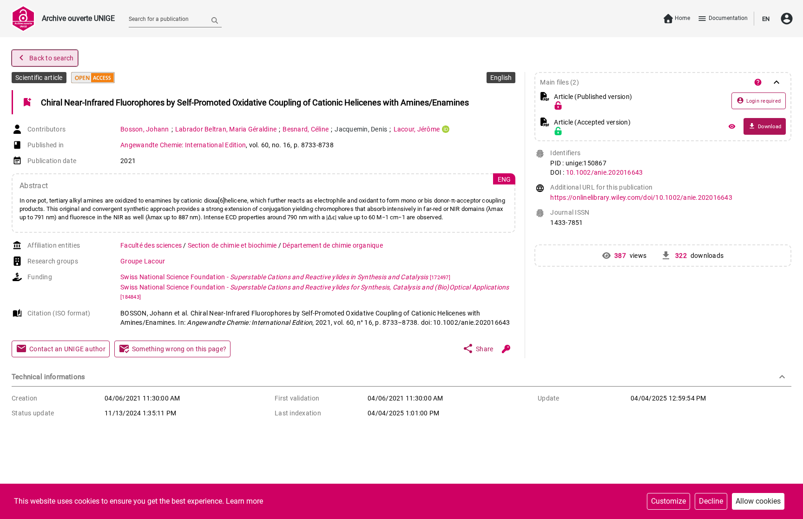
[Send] (215, 20)
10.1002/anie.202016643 (604, 172)
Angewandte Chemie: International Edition (183, 145)
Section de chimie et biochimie (233, 245)
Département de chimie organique (333, 245)
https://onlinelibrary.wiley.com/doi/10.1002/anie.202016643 (641, 197)
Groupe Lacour (142, 261)
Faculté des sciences (151, 245)
